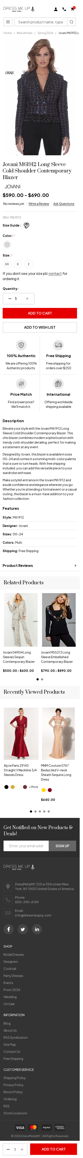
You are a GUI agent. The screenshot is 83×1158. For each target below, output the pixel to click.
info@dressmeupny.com (33, 915)
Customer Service (19, 1070)
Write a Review (39, 204)
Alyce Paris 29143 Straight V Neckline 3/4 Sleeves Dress (20, 770)
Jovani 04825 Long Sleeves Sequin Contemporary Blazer (57, 656)
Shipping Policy (15, 1078)
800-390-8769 (27, 902)
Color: (9, 236)
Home (8, 33)
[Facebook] (9, 929)
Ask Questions (63, 204)
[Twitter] (23, 929)
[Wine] (25, 787)
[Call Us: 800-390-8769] (64, 9)
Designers (11, 961)
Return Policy (13, 1092)
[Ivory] (18, 787)
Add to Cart (40, 313)
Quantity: (11, 288)
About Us (10, 1030)
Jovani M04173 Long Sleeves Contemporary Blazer (20, 656)
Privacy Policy (14, 1085)
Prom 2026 (12, 990)
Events (8, 983)
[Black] (6, 787)
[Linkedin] (37, 929)
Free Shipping (13, 1059)
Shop (8, 946)
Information (14, 1015)
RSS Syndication (16, 1037)
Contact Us (12, 1051)
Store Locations (15, 1113)
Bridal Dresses (14, 954)
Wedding (10, 997)
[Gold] (12, 787)
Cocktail (10, 969)
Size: (8, 255)
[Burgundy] (49, 790)
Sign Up (62, 845)
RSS (7, 1106)
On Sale (9, 1004)
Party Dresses (13, 976)
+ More (33, 787)
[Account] (55, 9)
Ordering (10, 1099)
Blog (7, 1023)
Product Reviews (18, 565)
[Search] (71, 21)
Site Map (10, 1044)
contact (55, 273)
